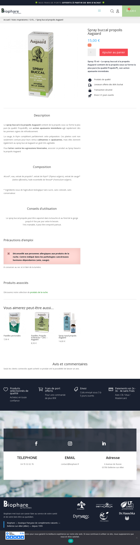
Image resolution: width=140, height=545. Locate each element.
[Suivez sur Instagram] (70, 443)
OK (70, 541)
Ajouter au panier (113, 52)
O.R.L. (32, 19)
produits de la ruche (39, 292)
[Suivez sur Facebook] (36, 443)
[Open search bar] (112, 11)
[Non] (136, 537)
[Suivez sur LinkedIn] (104, 443)
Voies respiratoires (19, 19)
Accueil (7, 19)
